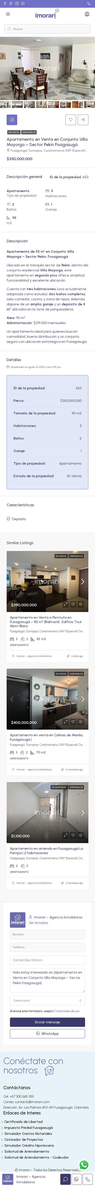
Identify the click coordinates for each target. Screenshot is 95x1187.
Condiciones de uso (66, 1011)
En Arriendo (59, 787)
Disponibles (29, 132)
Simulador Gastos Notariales (28, 1133)
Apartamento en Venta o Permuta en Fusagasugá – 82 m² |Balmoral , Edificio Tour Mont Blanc (46, 621)
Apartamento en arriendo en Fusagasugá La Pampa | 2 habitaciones (46, 850)
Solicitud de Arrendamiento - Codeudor (36, 1157)
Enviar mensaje (47, 1022)
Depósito (19, 519)
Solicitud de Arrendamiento (26, 1151)
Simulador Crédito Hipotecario (29, 1145)
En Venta (13, 132)
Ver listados (38, 923)
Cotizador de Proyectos (23, 1139)
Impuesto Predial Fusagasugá (28, 1128)
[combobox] (47, 1000)
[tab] (12, 120)
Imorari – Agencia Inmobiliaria (34, 656)
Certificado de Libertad (23, 1122)
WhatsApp (50, 1033)
